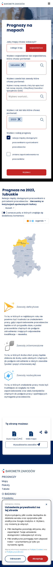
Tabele (5, 488)
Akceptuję (38, 558)
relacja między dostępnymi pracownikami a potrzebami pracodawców (25, 142)
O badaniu (7, 498)
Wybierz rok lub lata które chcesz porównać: (23, 112)
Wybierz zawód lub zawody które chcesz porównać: (23, 80)
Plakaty (6, 485)
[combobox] (26, 68)
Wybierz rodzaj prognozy (19, 133)
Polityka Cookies (36, 549)
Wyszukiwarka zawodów (25, 444)
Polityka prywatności (15, 552)
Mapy (5, 481)
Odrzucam (15, 558)
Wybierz (26, 172)
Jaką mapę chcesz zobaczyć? (21, 41)
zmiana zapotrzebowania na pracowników (25, 156)
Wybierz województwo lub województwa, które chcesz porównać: (26, 57)
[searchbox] (9, 71)
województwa (36, 47)
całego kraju (16, 47)
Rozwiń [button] (9, 208)
